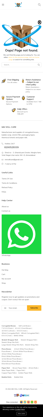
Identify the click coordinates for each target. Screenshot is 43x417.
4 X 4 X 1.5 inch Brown (23, 328)
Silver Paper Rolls (8, 370)
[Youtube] (35, 402)
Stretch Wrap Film (31, 345)
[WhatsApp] (32, 402)
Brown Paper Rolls (19, 368)
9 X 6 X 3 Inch (21, 331)
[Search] (39, 4)
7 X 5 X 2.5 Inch (7, 328)
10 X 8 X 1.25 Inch (8, 331)
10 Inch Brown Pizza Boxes (11, 361)
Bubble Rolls (18, 377)
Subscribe (34, 308)
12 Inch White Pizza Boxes (23, 349)
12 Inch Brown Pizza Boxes (11, 359)
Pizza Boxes (6, 351)
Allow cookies (21, 413)
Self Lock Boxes (24, 326)
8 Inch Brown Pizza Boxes (11, 364)
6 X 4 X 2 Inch (6, 336)
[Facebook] (21, 402)
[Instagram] (28, 402)
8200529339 (11, 147)
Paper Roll (20, 370)
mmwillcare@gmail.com (14, 159)
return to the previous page (18, 57)
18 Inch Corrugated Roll (10, 333)
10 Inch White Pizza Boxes (11, 354)
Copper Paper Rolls (9, 373)
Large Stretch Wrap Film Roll (12, 345)
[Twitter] (25, 402)
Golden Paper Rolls (25, 373)
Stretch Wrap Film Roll (10, 342)
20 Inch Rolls (33, 368)
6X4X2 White (18, 336)
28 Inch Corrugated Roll (29, 333)
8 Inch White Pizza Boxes (11, 356)
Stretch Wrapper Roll (28, 340)
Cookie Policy (20, 409)
